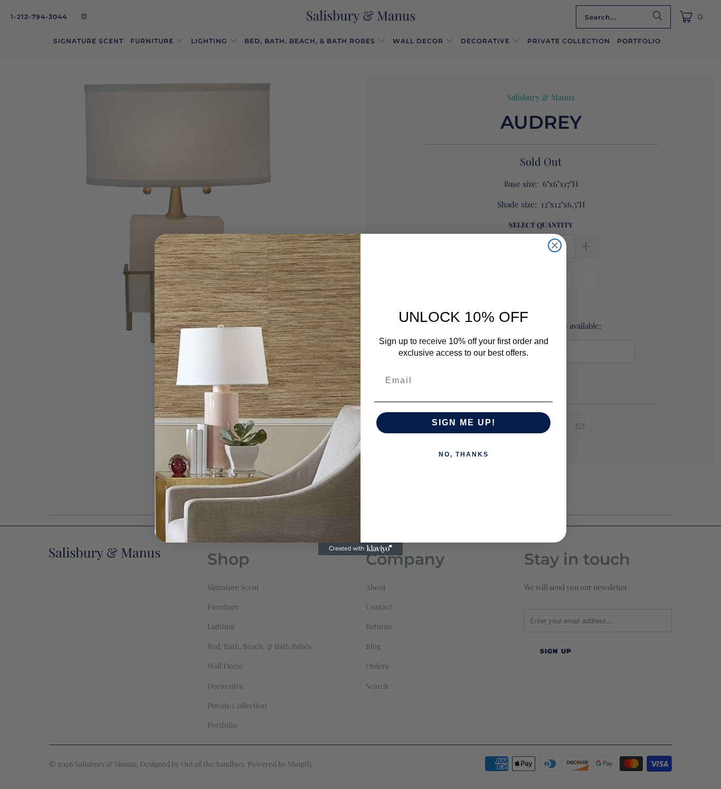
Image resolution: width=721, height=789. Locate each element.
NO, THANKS (464, 454)
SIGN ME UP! (464, 422)
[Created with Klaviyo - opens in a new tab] (360, 549)
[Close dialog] (554, 245)
